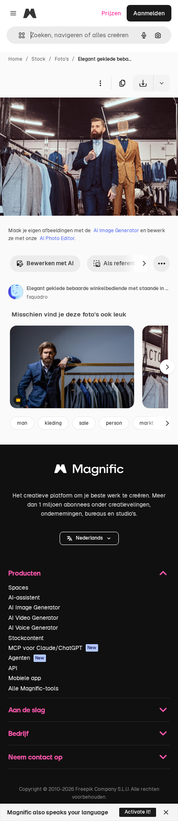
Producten (24, 573)
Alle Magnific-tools (33, 688)
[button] (89, 538)
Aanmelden (149, 13)
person (114, 423)
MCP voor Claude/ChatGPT (52, 648)
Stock (38, 59)
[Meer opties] (100, 83)
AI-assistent (24, 597)
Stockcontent (25, 638)
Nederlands (89, 538)
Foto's (62, 59)
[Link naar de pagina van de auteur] (15, 293)
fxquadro (37, 297)
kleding (53, 423)
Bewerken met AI (50, 263)
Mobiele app (24, 678)
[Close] (166, 812)
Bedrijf (18, 733)
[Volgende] (144, 263)
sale (84, 423)
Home (15, 59)
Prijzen (111, 13)
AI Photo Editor (57, 238)
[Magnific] (89, 470)
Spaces (18, 587)
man (22, 423)
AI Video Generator (33, 617)
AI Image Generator (116, 230)
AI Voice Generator (33, 627)
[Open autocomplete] (18, 35)
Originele (54, 110)
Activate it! (138, 812)
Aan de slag (26, 709)
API (12, 668)
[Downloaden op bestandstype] (161, 83)
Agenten (26, 658)
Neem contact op (35, 756)
